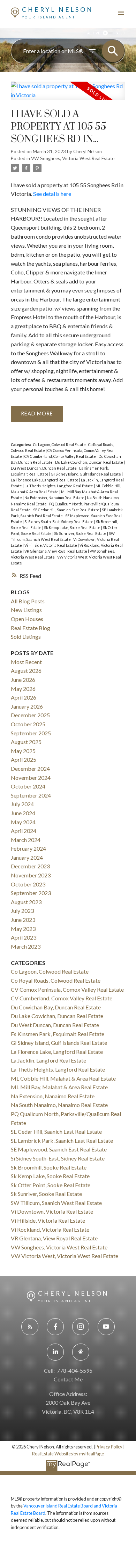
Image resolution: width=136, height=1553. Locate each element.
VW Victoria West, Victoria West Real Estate (64, 1256)
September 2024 (31, 795)
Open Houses (27, 619)
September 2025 (31, 733)
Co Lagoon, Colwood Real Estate (59, 444)
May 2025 (23, 750)
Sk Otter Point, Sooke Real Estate (50, 1185)
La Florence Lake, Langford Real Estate (45, 480)
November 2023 (31, 875)
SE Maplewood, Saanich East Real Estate (59, 1149)
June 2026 (23, 679)
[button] (29, 1326)
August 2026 (26, 670)
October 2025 (28, 724)
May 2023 (23, 928)
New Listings (26, 609)
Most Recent (26, 662)
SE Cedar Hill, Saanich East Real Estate (66, 509)
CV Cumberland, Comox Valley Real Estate (60, 456)
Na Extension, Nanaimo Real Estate (54, 497)
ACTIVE (93, 33)
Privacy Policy (109, 1446)
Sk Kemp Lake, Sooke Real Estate (72, 527)
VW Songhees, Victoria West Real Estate (72, 158)
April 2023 (23, 937)
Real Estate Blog (30, 628)
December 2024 (30, 768)
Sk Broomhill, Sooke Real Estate (48, 1167)
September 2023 (31, 893)
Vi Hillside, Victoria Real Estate (51, 545)
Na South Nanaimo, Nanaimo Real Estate (59, 1104)
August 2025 (26, 741)
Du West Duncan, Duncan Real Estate (44, 468)
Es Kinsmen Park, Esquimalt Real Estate (57, 1034)
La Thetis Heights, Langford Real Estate (59, 486)
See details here (52, 193)
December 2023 (30, 866)
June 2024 (23, 813)
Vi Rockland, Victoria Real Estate (50, 1229)
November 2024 (31, 777)
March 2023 (25, 946)
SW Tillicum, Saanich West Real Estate (56, 1202)
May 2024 (23, 822)
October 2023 (28, 884)
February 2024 (28, 848)
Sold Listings (26, 636)
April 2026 (23, 697)
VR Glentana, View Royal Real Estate (56, 551)
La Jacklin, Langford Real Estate (48, 1060)
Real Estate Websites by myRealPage (68, 1453)
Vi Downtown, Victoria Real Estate (52, 1211)
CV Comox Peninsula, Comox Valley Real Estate (67, 989)
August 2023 (26, 902)
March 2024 (25, 839)
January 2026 (27, 706)
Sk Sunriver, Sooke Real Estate (80, 533)
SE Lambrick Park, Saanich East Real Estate (62, 1140)
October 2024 (28, 786)
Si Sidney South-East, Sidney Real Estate (59, 521)
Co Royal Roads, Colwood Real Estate (55, 980)
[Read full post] (68, 95)
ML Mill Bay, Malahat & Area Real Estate (59, 1087)
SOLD (120, 33)
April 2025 (23, 759)
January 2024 (27, 857)
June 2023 (23, 919)
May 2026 (23, 688)
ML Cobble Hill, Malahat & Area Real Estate (63, 1078)
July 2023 (22, 910)
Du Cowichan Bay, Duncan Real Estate (56, 1007)
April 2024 (23, 830)
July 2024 (22, 804)
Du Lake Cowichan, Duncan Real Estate (89, 462)
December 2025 (30, 715)
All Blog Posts (28, 601)
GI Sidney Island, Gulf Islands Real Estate (86, 474)
